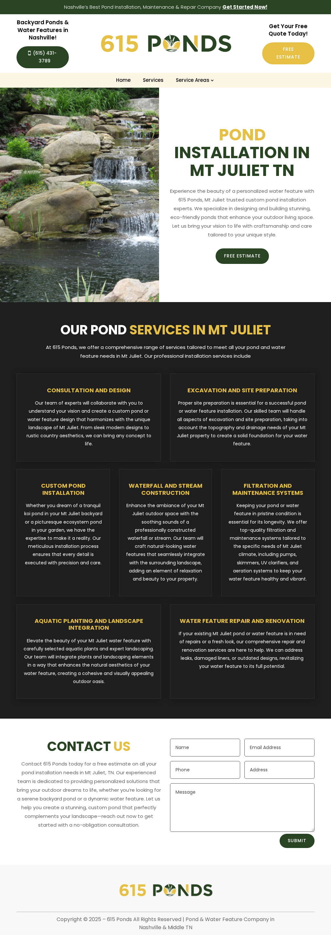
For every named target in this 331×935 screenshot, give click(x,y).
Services (153, 80)
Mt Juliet (229, 170)
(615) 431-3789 (45, 57)
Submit (297, 840)
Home (123, 80)
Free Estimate (288, 53)
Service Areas (192, 80)
